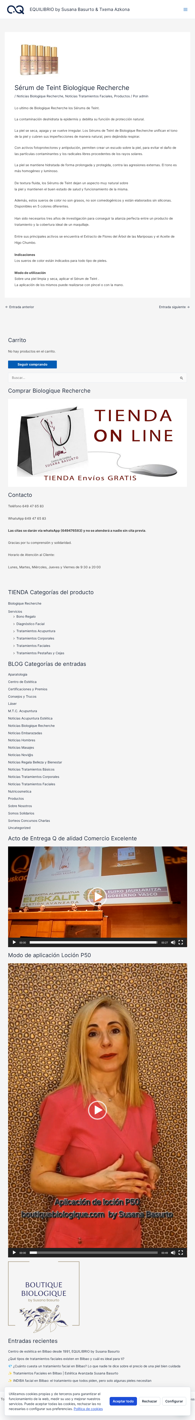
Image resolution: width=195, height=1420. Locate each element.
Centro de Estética (22, 682)
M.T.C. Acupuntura (22, 711)
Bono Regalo (26, 616)
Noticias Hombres (21, 740)
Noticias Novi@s (20, 755)
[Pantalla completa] (180, 942)
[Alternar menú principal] (185, 9)
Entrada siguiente (174, 307)
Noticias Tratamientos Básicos (31, 769)
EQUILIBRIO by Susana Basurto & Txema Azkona (80, 9)
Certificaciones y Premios (27, 689)
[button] (97, 896)
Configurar (174, 1401)
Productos (122, 96)
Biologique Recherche (24, 603)
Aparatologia (17, 674)
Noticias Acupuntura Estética (30, 718)
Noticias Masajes (21, 747)
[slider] (94, 942)
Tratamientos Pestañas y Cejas (40, 653)
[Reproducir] (14, 942)
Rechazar (149, 1401)
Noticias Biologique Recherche (40, 96)
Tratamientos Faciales (33, 646)
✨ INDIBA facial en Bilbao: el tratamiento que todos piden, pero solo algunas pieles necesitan (79, 1380)
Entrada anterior (19, 307)
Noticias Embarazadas (25, 733)
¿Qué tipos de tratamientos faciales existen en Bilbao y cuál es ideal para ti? (66, 1359)
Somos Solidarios (21, 813)
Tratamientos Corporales (35, 638)
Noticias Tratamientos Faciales (88, 96)
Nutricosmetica (19, 791)
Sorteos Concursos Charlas (29, 821)
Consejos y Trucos (22, 696)
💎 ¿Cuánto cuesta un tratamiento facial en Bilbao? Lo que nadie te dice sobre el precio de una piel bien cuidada (94, 1366)
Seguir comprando (32, 364)
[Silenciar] (173, 942)
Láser (12, 703)
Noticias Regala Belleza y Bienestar (35, 762)
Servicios (15, 611)
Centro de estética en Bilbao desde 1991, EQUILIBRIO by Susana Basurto (64, 1351)
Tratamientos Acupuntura (35, 631)
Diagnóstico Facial (30, 624)
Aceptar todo (123, 1401)
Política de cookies (88, 1409)
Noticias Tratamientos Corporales (33, 777)
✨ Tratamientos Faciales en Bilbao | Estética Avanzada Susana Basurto (63, 1373)
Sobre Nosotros (20, 806)
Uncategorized (19, 828)
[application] (97, 896)
